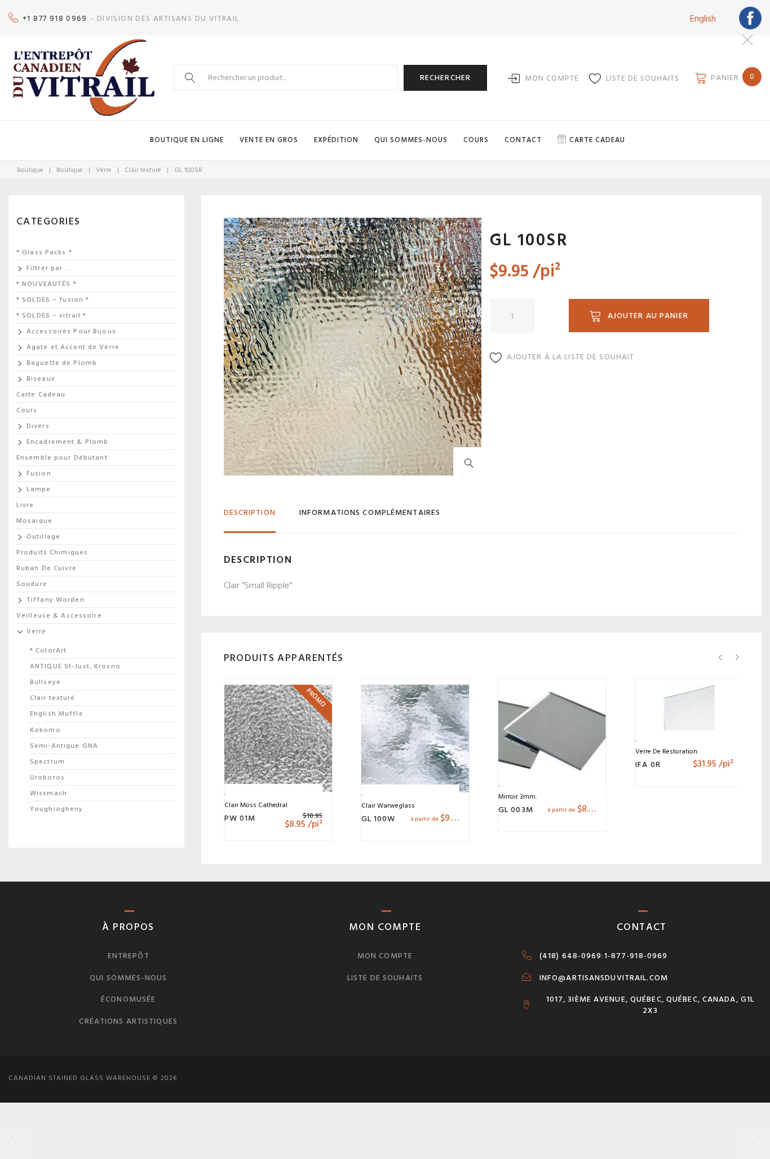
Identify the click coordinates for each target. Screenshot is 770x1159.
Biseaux (40, 379)
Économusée (128, 999)
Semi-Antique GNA (64, 746)
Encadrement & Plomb (67, 442)
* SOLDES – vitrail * (51, 315)
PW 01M (240, 818)
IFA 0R (648, 764)
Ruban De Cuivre (46, 568)
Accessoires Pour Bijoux (71, 331)
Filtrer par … (49, 268)
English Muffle (56, 714)
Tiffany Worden (55, 600)
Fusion (38, 473)
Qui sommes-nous (411, 140)
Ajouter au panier (648, 315)
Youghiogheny (56, 809)
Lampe (38, 489)
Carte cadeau (597, 140)
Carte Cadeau (40, 394)
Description (250, 512)
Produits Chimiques (52, 552)
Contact (523, 140)
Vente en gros (269, 140)
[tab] (250, 517)
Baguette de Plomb (61, 363)
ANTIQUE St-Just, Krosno (75, 666)
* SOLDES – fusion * (52, 300)
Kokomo (45, 730)
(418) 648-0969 (570, 956)
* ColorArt (48, 650)
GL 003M (515, 809)
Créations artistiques (128, 1021)
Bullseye (45, 682)
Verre (104, 170)
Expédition (336, 140)
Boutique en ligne (187, 140)
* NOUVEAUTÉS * (46, 284)
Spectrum (47, 761)
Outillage (43, 536)
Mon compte (552, 78)
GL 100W (378, 818)
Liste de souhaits (642, 78)
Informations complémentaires (369, 512)
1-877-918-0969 (636, 956)
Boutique (30, 170)
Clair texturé (143, 170)
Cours (476, 140)
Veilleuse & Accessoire (59, 615)
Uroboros (47, 777)
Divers (38, 426)
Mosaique (34, 521)
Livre (25, 505)
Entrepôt (128, 955)
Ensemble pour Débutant (62, 457)
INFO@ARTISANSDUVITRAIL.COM (603, 978)
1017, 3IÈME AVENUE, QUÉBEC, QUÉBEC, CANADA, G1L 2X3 (650, 1005)
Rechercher (445, 77)
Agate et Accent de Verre (73, 347)
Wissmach (48, 793)
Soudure (31, 584)
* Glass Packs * (44, 252)
